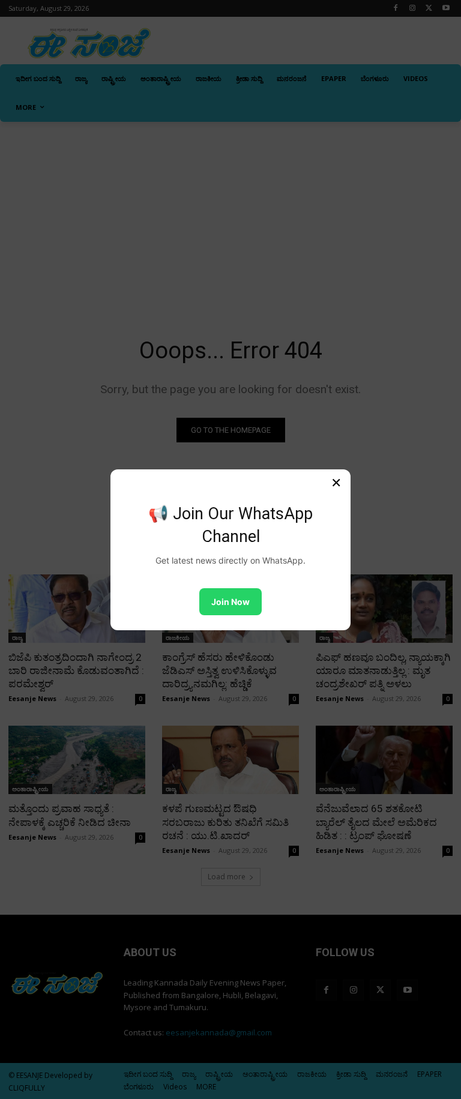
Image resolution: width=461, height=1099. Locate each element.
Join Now (230, 602)
